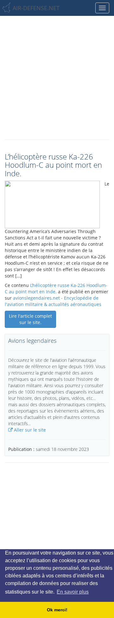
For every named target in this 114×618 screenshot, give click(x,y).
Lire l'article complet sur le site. (30, 319)
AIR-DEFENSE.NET (36, 8)
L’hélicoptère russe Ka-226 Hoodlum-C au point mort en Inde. (56, 288)
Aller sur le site (29, 430)
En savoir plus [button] (73, 592)
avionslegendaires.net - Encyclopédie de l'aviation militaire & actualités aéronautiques (53, 301)
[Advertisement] (57, 76)
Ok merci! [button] (57, 609)
